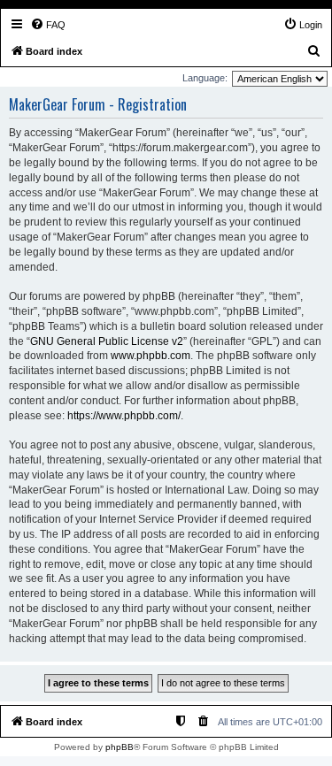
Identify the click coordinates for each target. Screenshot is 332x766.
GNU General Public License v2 (106, 341)
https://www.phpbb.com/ (124, 416)
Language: (205, 78)
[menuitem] (48, 24)
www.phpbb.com (150, 355)
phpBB (119, 747)
